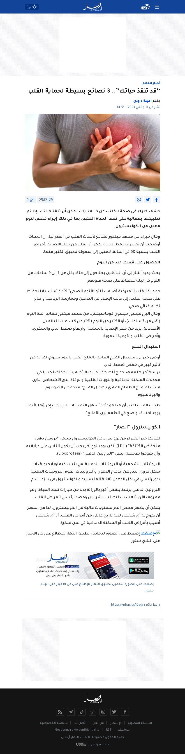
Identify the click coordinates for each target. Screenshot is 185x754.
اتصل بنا (80, 723)
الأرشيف (124, 730)
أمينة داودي (142, 101)
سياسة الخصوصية (54, 723)
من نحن (98, 723)
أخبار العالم (151, 83)
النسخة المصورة (140, 723)
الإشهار (116, 723)
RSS (108, 730)
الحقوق (110, 737)
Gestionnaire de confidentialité (77, 730)
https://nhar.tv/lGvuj (127, 605)
